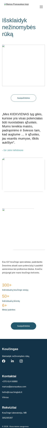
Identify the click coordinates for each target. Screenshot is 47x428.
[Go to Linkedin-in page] (12, 361)
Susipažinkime (23, 98)
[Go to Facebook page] (3, 361)
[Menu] (41, 7)
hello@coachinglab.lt (12, 392)
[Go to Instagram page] (21, 361)
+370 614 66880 (9, 381)
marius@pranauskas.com (14, 387)
